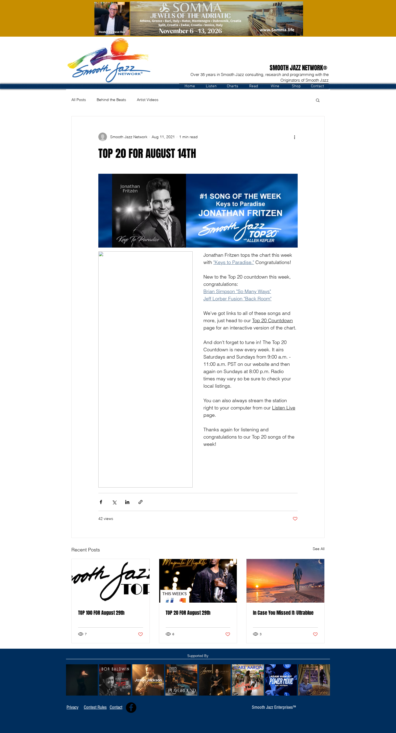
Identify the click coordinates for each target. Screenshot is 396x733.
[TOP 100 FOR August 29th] (111, 581)
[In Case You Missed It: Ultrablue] (285, 581)
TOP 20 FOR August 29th (188, 612)
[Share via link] (140, 502)
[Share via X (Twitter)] (114, 502)
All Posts (78, 99)
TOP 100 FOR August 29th (101, 612)
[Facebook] (131, 707)
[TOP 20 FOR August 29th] (198, 581)
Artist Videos (147, 99)
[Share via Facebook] (100, 502)
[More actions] (294, 137)
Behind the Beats (111, 99)
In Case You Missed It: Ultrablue (283, 612)
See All (319, 548)
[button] (211, 86)
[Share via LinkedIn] (127, 502)
